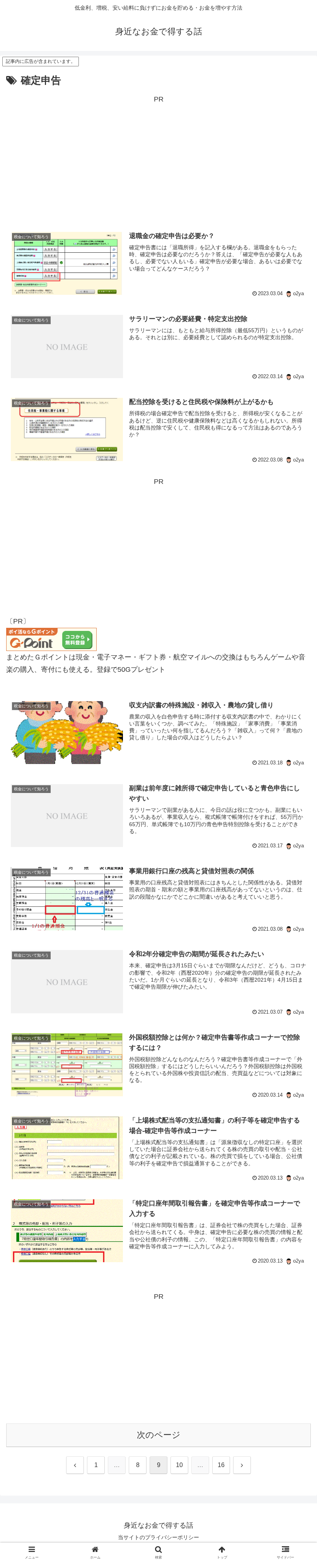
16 (221, 1465)
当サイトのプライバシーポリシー (158, 1537)
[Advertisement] (158, 160)
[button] (293, 1195)
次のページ (159, 1435)
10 (179, 1465)
